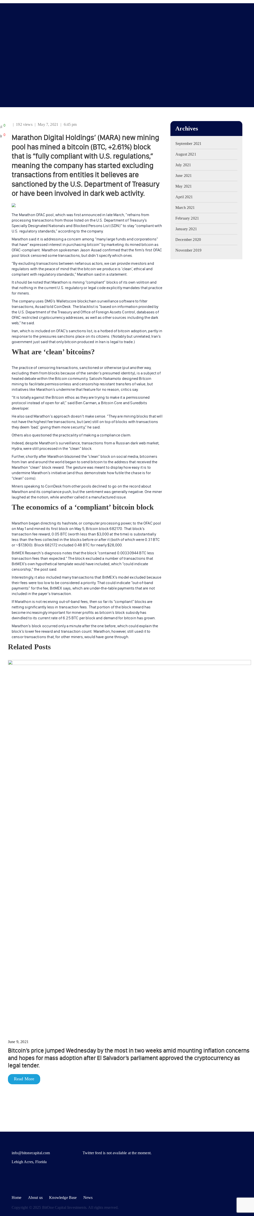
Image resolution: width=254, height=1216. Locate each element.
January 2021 (186, 229)
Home (17, 1197)
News (88, 1197)
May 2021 (183, 186)
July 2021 (183, 165)
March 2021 (185, 207)
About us (35, 1197)
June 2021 (183, 175)
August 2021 (185, 154)
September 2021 (188, 143)
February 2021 (187, 218)
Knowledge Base (63, 1197)
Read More (24, 1078)
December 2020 (188, 239)
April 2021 (184, 197)
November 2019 (188, 250)
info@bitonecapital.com (31, 1153)
